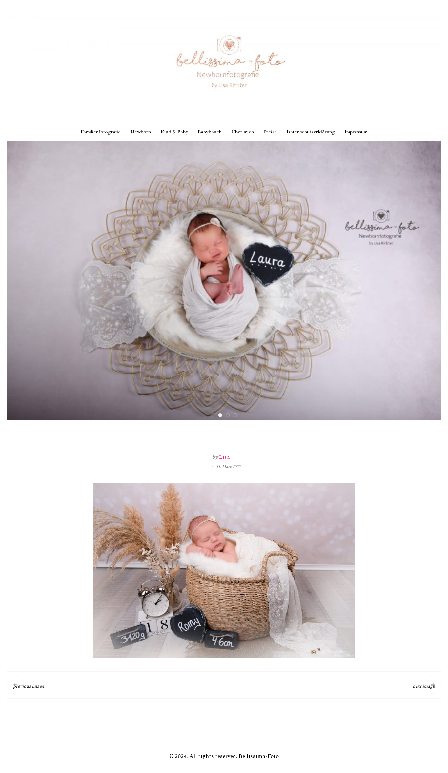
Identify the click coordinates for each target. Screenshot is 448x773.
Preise (270, 132)
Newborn (141, 132)
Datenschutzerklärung (311, 132)
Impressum (356, 132)
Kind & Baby (174, 132)
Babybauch (210, 132)
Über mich (243, 132)
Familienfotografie (101, 132)
